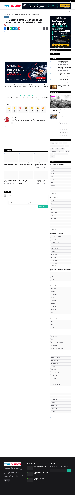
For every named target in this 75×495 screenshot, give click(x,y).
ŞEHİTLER (57, 11)
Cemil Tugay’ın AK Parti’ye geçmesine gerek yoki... (63, 80)
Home (5, 14)
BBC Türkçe (9, 14)
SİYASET (19, 11)
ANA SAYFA (7, 11)
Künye (69, 492)
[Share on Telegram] (16, 28)
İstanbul (62, 148)
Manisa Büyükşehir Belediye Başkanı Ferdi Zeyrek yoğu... (10, 163)
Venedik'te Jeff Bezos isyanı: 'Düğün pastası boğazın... (10, 181)
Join (69, 470)
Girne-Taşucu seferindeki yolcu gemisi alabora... (64, 127)
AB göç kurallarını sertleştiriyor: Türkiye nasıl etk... (25, 182)
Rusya (62, 145)
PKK (62, 151)
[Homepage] (13, 6)
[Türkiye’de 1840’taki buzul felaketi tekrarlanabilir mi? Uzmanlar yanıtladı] (53, 134)
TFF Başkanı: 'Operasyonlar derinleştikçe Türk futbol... (40, 181)
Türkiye (52, 145)
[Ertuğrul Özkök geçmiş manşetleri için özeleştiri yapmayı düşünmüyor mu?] (53, 69)
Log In (64, 1)
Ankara (66, 145)
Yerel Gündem (14, 117)
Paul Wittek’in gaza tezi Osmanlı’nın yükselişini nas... (59, 109)
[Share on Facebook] (5, 28)
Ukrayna (65, 143)
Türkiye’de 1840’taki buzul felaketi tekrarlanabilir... (64, 133)
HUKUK (44, 11)
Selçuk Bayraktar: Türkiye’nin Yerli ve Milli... (41, 473)
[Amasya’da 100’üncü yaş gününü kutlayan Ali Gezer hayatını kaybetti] (53, 116)
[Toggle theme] (70, 1)
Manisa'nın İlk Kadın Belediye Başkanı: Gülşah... (39, 479)
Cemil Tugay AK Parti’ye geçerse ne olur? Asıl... (64, 74)
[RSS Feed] (12, 123)
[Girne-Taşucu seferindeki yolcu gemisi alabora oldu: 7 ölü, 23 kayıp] (53, 128)
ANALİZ (31, 11)
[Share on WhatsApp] (11, 28)
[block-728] (26, 72)
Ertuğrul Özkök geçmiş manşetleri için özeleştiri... (64, 68)
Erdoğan (57, 145)
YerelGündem (53, 151)
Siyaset (52, 143)
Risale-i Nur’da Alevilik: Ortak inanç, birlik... (63, 86)
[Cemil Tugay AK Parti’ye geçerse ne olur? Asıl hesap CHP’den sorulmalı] (53, 75)
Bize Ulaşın (6, 1)
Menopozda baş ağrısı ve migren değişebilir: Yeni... (64, 121)
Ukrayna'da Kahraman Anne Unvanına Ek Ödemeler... (63, 62)
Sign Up (68, 1)
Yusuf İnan (59, 117)
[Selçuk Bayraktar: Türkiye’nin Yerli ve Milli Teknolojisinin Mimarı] (30, 474)
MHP (59, 151)
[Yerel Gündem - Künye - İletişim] (30, 468)
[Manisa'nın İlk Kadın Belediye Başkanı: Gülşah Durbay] (30, 480)
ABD (52, 153)
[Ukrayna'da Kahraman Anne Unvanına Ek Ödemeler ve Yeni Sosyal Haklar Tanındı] (53, 63)
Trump (56, 153)
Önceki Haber (22, 95)
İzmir (57, 143)
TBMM (52, 148)
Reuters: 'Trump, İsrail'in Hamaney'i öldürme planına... (25, 163)
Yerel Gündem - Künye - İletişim (40, 466)
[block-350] (60, 32)
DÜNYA (50, 11)
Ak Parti (65, 153)
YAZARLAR (38, 11)
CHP (60, 143)
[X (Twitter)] (5, 480)
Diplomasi (67, 151)
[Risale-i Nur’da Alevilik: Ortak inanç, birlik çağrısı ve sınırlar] (53, 87)
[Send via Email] (19, 28)
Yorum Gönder (42, 206)
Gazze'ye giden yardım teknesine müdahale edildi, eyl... (40, 164)
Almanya (52, 156)
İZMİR (25, 11)
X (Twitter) (55, 53)
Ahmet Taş (52, 112)
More (63, 11)
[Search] (69, 11)
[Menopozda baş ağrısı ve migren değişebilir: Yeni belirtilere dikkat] (53, 122)
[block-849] (46, 6)
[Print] (44, 28)
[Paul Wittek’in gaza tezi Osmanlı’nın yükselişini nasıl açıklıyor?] (60, 101)
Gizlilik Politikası (63, 492)
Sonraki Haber (30, 95)
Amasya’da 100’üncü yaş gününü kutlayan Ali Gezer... (64, 115)
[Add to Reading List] (47, 28)
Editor (35, 467)
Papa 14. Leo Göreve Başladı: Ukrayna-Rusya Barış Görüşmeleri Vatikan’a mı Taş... (37, 98)
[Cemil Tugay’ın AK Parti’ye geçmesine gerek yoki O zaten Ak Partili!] (53, 81)
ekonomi (57, 148)
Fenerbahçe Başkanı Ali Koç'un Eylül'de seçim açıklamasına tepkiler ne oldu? (15, 98)
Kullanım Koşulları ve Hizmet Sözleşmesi (51, 492)
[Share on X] (8, 28)
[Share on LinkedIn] (13, 28)
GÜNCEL (13, 11)
